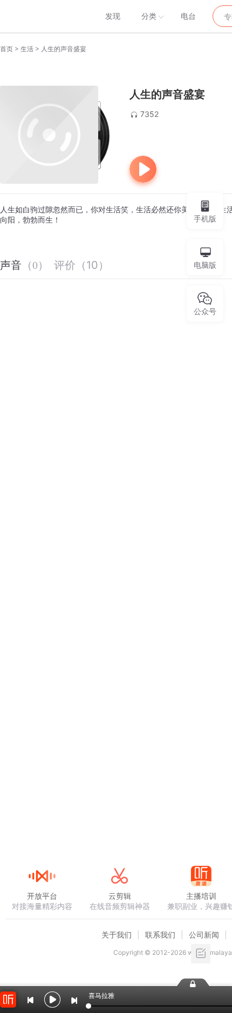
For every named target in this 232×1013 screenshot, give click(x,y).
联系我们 (160, 934)
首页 (6, 49)
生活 (27, 49)
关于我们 (116, 934)
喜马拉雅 (41, 16)
